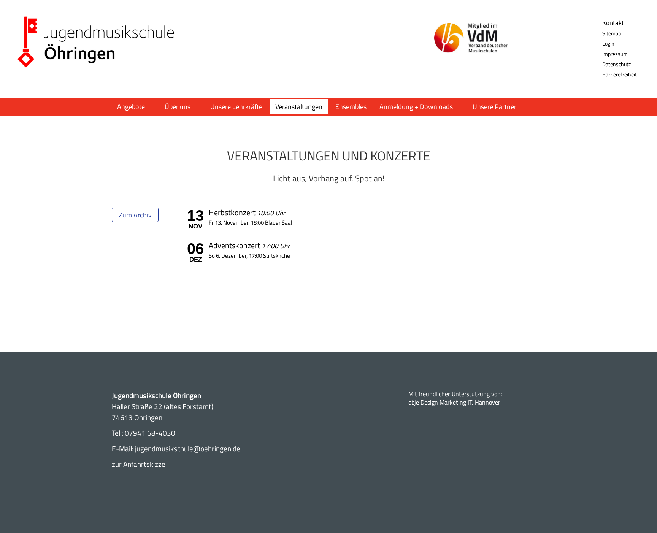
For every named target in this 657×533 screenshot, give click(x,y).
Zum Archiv (135, 215)
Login (608, 44)
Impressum (615, 54)
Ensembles (351, 107)
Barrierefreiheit (619, 74)
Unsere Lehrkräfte (236, 107)
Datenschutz (616, 64)
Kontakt (613, 23)
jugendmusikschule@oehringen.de (187, 448)
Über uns (177, 107)
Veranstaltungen (298, 107)
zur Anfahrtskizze (138, 464)
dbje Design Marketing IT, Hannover (454, 402)
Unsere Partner (494, 107)
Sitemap (611, 33)
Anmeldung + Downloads (416, 107)
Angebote (131, 107)
